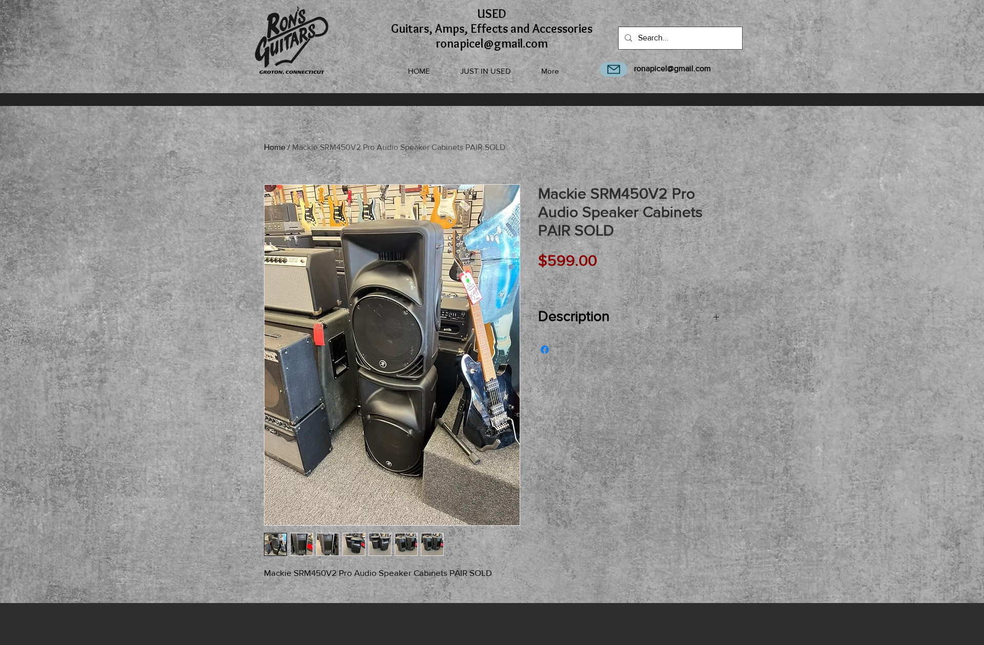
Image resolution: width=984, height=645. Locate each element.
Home (274, 147)
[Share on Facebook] (545, 349)
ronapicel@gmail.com (672, 68)
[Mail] (613, 69)
